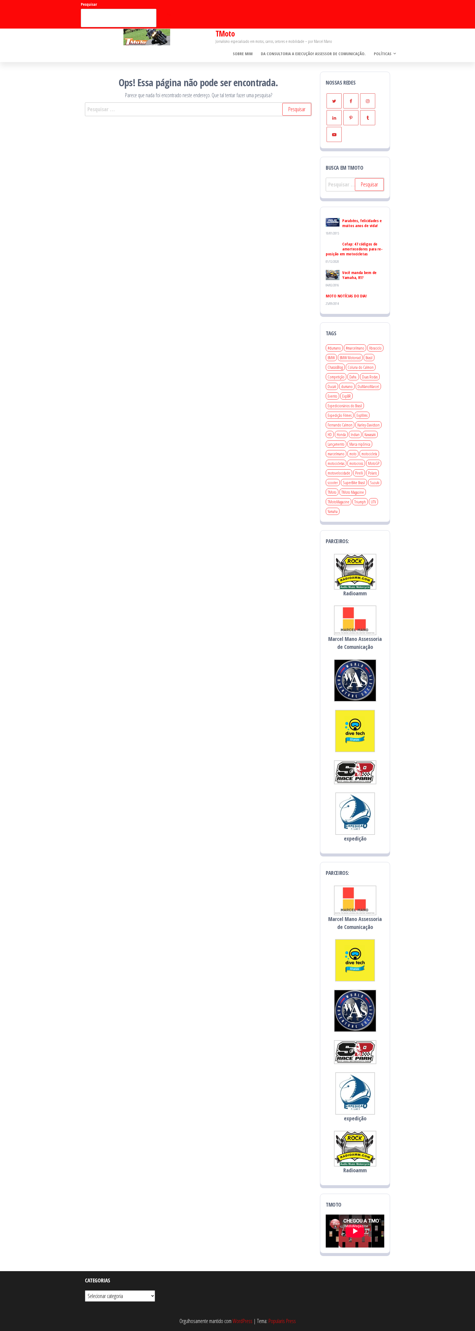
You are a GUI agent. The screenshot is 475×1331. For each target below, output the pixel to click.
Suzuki (374, 482)
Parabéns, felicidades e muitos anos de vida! (362, 223)
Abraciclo (375, 348)
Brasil (369, 357)
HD (330, 434)
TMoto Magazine (352, 492)
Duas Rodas (370, 377)
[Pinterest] (350, 117)
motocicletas (336, 463)
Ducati (332, 386)
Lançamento (336, 444)
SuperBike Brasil (354, 482)
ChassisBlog (335, 367)
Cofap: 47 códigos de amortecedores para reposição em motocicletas (354, 248)
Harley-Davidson (368, 425)
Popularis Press (282, 1321)
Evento (332, 396)
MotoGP (373, 463)
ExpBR (346, 396)
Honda (341, 434)
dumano (347, 386)
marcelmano (336, 453)
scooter (333, 482)
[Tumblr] (367, 117)
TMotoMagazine (338, 501)
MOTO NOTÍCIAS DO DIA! (346, 295)
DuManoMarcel (368, 386)
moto (353, 453)
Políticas (382, 53)
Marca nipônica (359, 444)
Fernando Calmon (340, 425)
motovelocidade (339, 473)
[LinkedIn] (334, 117)
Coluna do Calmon (361, 367)
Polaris (372, 473)
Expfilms (362, 415)
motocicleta (369, 453)
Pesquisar (89, 4)
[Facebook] (350, 100)
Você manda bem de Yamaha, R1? (359, 275)
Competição (336, 377)
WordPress (242, 1321)
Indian (355, 434)
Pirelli (359, 473)
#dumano (334, 348)
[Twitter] (334, 100)
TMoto (225, 33)
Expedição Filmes (340, 415)
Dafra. (353, 377)
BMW (331, 357)
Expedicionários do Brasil (345, 405)
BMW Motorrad (350, 357)
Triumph (360, 501)
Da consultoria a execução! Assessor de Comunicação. (313, 53)
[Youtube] (334, 134)
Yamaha (333, 511)
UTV (373, 501)
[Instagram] (367, 100)
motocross (356, 463)
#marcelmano (355, 348)
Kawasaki (370, 434)
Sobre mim (243, 53)
